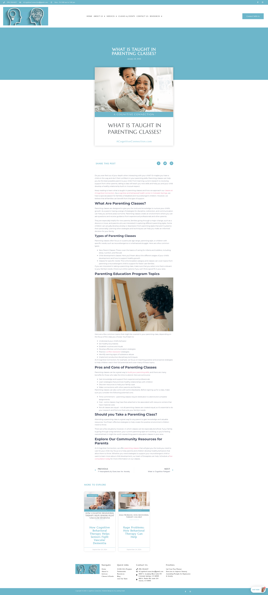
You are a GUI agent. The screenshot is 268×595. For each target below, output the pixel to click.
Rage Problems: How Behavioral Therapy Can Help (134, 532)
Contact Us (142, 16)
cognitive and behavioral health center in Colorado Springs (143, 193)
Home (89, 16)
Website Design (107, 591)
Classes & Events (126, 16)
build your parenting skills (138, 372)
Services (111, 16)
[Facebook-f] (257, 2)
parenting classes (131, 448)
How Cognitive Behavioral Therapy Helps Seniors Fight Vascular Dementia (100, 535)
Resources (155, 16)
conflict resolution (113, 352)
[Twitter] (165, 163)
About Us (98, 16)
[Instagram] (262, 2)
